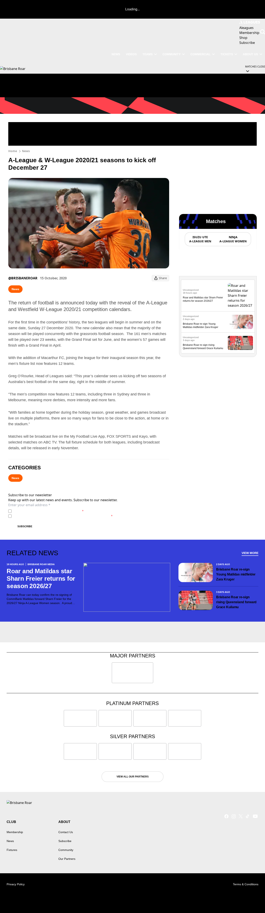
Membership (15, 832)
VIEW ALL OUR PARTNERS (133, 776)
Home (12, 151)
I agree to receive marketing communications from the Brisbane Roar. (63, 516)
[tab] (200, 239)
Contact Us (65, 832)
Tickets (226, 54)
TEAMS (147, 54)
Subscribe (24, 526)
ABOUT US (250, 54)
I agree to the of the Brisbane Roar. (48, 511)
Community (172, 54)
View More (250, 553)
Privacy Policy (42, 511)
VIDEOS (131, 54)
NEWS (116, 54)
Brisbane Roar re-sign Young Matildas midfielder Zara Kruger (235, 574)
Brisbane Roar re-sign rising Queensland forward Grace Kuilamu (236, 602)
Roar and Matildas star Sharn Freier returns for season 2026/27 (41, 578)
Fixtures (12, 850)
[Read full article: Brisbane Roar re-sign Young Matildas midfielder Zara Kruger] (240, 322)
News (26, 151)
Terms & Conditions (245, 884)
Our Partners (66, 858)
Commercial (200, 54)
